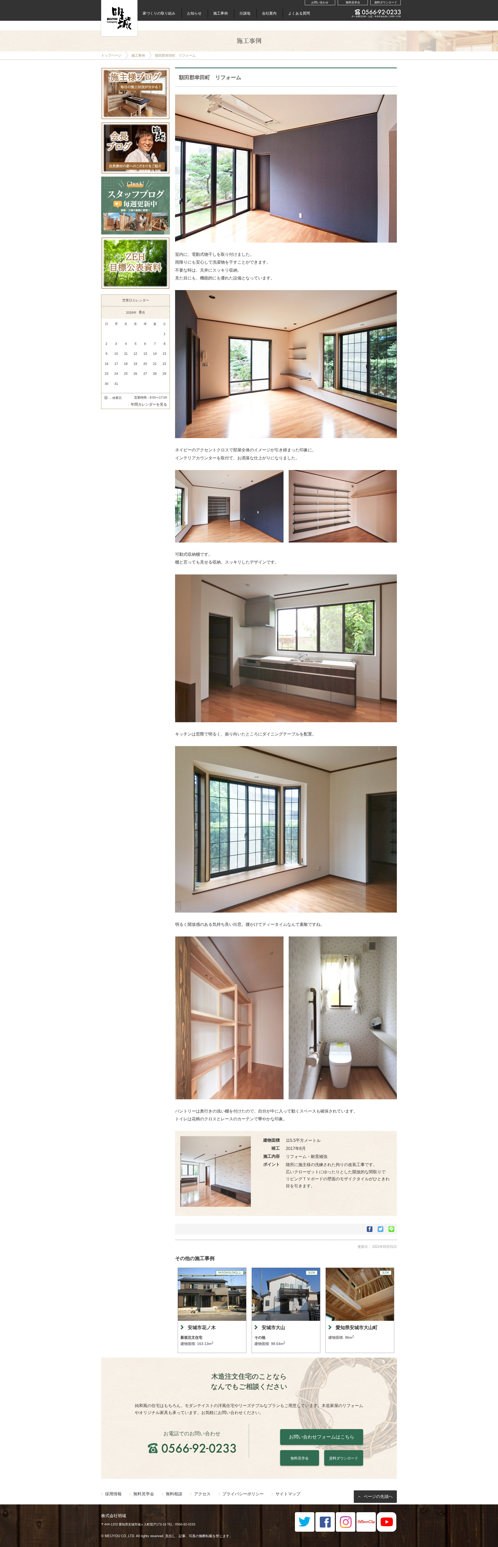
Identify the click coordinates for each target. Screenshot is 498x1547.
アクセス (202, 1494)
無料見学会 (353, 2)
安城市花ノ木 (202, 1327)
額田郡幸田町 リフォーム (175, 55)
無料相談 (174, 1494)
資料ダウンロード (385, 2)
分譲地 (244, 13)
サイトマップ (287, 1494)
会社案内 (269, 13)
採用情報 (113, 1494)
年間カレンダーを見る (149, 404)
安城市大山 (273, 1327)
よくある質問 (299, 13)
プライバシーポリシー (243, 1494)
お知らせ (194, 13)
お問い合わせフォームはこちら (321, 1436)
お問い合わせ (319, 2)
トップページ (111, 55)
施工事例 (220, 13)
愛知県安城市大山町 (357, 1327)
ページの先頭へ (378, 1496)
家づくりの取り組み (159, 13)
